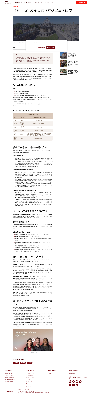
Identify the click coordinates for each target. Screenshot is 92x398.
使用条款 (19, 389)
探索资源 (50, 373)
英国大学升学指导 (9, 375)
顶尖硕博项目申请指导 (10, 379)
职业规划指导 (29, 383)
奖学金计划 (28, 386)
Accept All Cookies (50, 47)
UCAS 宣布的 (37, 68)
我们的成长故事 (30, 377)
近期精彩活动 (72, 373)
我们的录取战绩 (30, 375)
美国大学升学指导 (9, 373)
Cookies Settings (41, 47)
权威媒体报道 (29, 379)
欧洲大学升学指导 (9, 381)
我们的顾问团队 (30, 373)
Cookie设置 (24, 389)
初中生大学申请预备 (9, 377)
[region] (46, 45)
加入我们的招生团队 (31, 381)
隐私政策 (28, 389)
